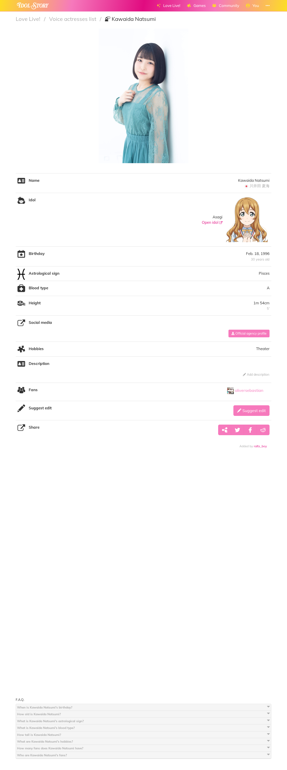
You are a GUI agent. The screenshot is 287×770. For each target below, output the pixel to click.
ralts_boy (260, 446)
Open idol (210, 222)
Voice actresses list (73, 18)
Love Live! (29, 18)
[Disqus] (143, 522)
